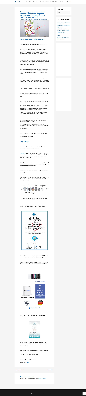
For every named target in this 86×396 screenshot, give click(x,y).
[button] (70, 1)
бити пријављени (42, 378)
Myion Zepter (35, 1)
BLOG (61, 1)
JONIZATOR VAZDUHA (44, 1)
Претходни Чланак (19, 369)
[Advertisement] (63, 59)
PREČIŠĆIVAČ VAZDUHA (54, 1)
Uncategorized (44, 19)
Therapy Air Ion (29, 1)
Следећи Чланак (50, 369)
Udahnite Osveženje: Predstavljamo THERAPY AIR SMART (62, 34)
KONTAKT (66, 1)
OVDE (28, 362)
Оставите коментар (28, 19)
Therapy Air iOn (23, 153)
